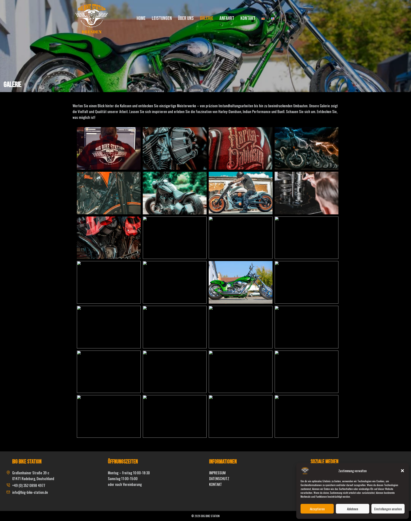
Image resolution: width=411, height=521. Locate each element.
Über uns (186, 18)
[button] (402, 471)
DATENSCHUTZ (219, 478)
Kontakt (247, 18)
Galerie (206, 18)
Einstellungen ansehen (388, 508)
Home (141, 18)
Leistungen (162, 18)
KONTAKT (215, 484)
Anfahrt (226, 18)
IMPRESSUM (217, 472)
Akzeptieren (317, 508)
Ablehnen (352, 508)
